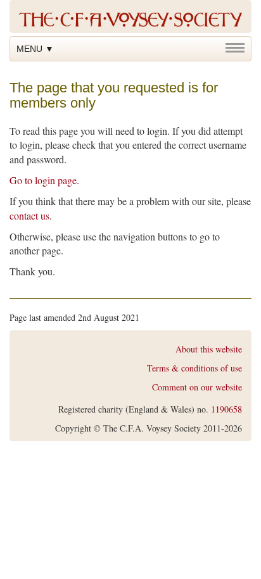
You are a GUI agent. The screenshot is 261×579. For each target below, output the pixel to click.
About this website (208, 349)
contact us (29, 215)
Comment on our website (197, 387)
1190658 (226, 409)
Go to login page (43, 180)
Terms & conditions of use (194, 368)
